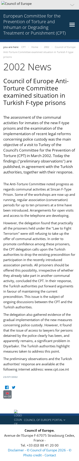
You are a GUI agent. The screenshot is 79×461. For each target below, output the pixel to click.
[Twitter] (13, 387)
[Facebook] (6, 387)
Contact (50, 455)
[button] (39, 5)
